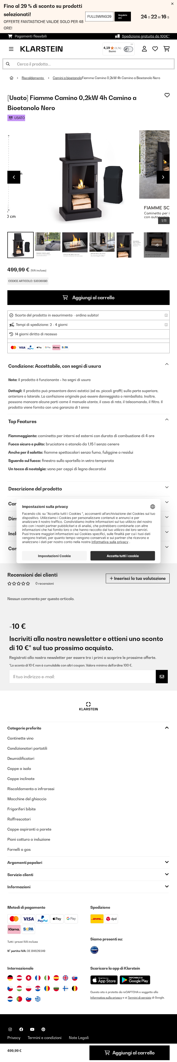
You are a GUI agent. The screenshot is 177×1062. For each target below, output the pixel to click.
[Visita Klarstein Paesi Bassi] (10, 999)
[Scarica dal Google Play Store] (134, 979)
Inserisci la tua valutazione (139, 578)
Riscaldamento (33, 78)
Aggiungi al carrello (93, 297)
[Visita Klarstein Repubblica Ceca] (10, 988)
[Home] (16, 78)
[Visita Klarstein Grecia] (38, 999)
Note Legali (79, 1037)
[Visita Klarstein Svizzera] (28, 978)
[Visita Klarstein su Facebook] (21, 1029)
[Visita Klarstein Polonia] (28, 988)
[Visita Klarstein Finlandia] (65, 988)
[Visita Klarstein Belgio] (74, 988)
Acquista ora (122, 16)
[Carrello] (166, 49)
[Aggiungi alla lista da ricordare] (167, 95)
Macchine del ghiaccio (26, 799)
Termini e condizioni (45, 1037)
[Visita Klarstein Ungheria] (19, 988)
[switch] (128, 49)
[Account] (144, 49)
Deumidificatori (20, 758)
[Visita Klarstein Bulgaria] (56, 988)
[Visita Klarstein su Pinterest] (43, 1029)
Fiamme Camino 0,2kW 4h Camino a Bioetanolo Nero (121, 78)
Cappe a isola (19, 768)
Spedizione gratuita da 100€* (146, 36)
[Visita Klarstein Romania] (47, 988)
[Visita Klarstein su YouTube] (32, 1029)
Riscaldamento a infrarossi (30, 788)
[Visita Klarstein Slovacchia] (74, 978)
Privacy (13, 1037)
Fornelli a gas (19, 849)
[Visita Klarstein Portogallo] (19, 999)
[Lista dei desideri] (155, 49)
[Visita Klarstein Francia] (38, 978)
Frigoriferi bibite (21, 809)
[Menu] (132, 45)
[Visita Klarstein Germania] (10, 978)
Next (163, 177)
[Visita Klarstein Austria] (19, 978)
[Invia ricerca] (8, 64)
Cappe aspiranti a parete (29, 829)
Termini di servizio (139, 997)
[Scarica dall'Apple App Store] (104, 979)
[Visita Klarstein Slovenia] (28, 999)
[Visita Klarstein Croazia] (38, 988)
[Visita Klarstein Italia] (47, 978)
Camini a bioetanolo (67, 78)
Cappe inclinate (21, 778)
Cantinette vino (20, 738)
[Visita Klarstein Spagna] (56, 978)
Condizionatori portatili (27, 748)
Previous (13, 177)
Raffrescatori (19, 819)
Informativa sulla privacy (106, 997)
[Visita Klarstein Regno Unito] (65, 978)
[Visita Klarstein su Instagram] (10, 1029)
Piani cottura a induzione (28, 839)
